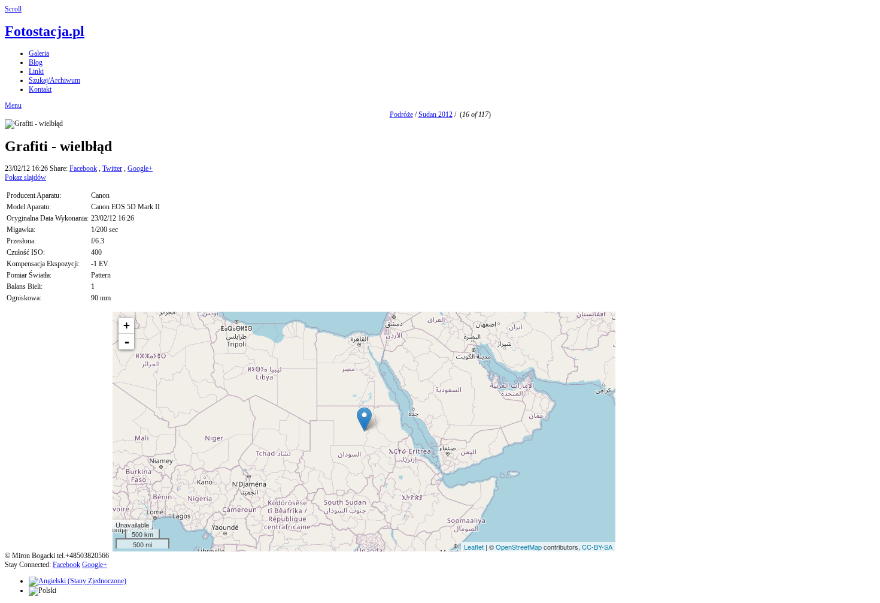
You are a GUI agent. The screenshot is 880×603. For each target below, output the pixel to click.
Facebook (83, 168)
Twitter (112, 168)
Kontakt (40, 89)
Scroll (13, 9)
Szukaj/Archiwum (54, 80)
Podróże (401, 114)
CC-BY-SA (597, 546)
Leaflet (474, 546)
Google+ (140, 168)
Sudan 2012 (435, 114)
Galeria (39, 53)
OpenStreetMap (519, 546)
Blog (36, 62)
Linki (36, 71)
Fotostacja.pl (44, 31)
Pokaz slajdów (25, 177)
